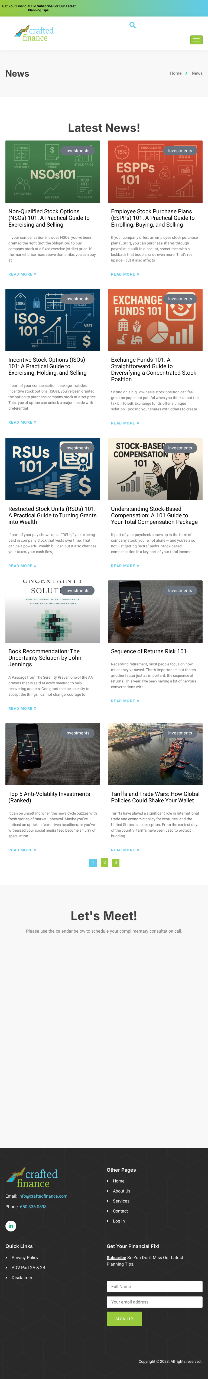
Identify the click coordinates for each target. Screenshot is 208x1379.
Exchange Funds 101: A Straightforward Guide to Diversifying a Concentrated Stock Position (153, 370)
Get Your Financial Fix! (39, 8)
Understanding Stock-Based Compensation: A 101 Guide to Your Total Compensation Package (154, 515)
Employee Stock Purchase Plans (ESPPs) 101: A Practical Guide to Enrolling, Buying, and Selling (153, 218)
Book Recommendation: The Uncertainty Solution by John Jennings (45, 658)
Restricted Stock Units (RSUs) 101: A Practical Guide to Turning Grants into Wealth (52, 515)
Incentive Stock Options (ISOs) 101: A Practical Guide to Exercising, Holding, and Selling (47, 366)
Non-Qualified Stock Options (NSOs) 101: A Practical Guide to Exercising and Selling (49, 218)
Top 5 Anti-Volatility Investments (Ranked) (49, 797)
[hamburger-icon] (196, 39)
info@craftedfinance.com (42, 1196)
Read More (22, 274)
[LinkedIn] (10, 1226)
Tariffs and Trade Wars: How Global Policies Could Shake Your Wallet (155, 797)
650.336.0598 (33, 1207)
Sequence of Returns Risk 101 (149, 651)
